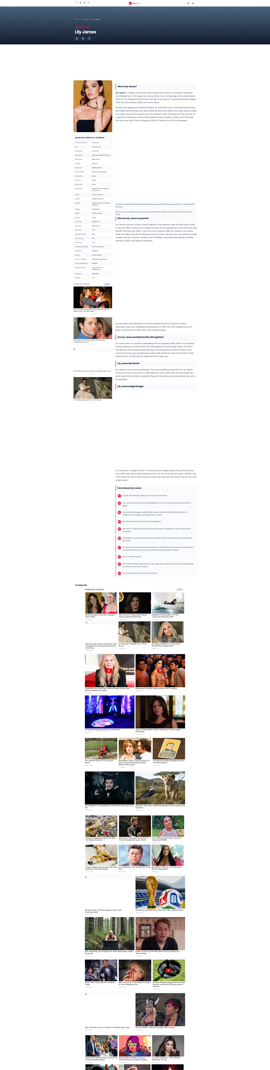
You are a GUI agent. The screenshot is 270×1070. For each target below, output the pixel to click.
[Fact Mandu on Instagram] (88, 2)
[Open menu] (188, 3)
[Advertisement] (135, 60)
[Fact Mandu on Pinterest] (84, 2)
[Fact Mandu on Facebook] (76, 2)
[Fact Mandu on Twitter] (80, 2)
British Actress (82, 27)
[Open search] (193, 3)
